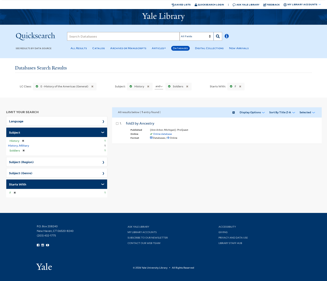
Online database (162, 134)
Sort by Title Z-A (280, 112)
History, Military (18, 145)
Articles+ (159, 48)
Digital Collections (209, 48)
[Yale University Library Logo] (163, 16)
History (139, 86)
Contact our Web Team (144, 243)
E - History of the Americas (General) (64, 86)
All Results (79, 48)
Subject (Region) (21, 162)
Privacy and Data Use (233, 237)
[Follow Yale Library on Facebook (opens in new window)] (38, 245)
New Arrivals (239, 48)
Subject (14, 132)
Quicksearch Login (210, 4)
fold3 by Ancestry (140, 123)
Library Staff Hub (230, 243)
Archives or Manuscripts (128, 48)
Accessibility (227, 226)
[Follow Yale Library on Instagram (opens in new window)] (42, 245)
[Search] (218, 36)
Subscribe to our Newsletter (148, 237)
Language (16, 121)
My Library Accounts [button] (302, 4)
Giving (223, 232)
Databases (180, 48)
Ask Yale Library (248, 4)
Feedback (273, 4)
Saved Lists (183, 4)
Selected (305, 112)
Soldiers (178, 86)
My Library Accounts (142, 232)
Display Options (250, 112)
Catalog (98, 48)
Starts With (17, 184)
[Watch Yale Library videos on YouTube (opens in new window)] (47, 245)
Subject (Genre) (20, 173)
